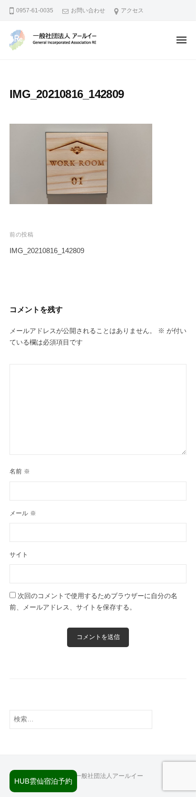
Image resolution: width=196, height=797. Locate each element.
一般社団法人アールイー (109, 775)
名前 (20, 471)
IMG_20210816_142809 (47, 250)
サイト (19, 554)
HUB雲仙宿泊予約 (43, 781)
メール (23, 513)
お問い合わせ (88, 10)
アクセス (132, 10)
